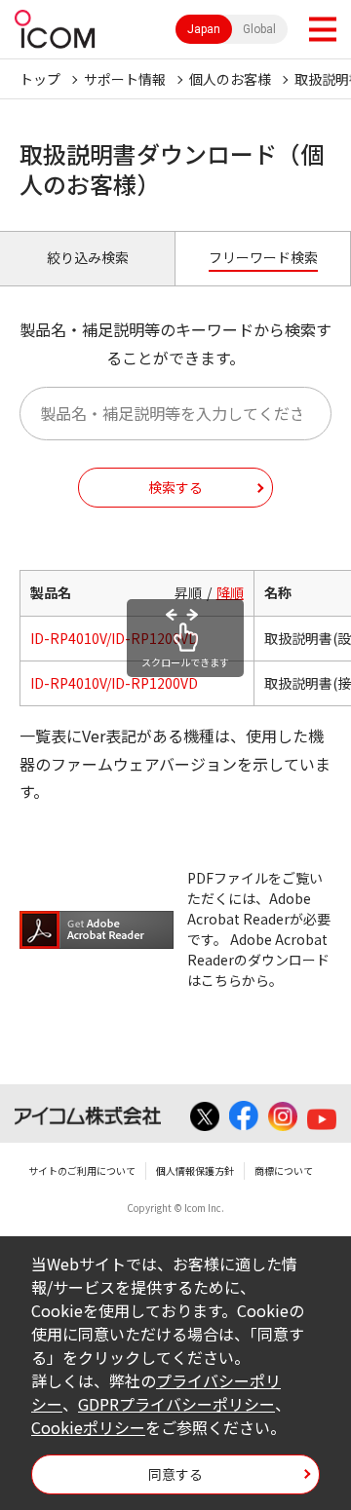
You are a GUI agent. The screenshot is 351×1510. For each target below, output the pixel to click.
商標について (283, 1170)
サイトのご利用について (82, 1170)
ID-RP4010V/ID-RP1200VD (114, 638)
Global (259, 29)
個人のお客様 (230, 79)
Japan (203, 29)
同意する (175, 1474)
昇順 (188, 592)
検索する (175, 487)
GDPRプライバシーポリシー (176, 1404)
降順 (230, 592)
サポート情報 (125, 79)
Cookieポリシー (88, 1427)
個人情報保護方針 (195, 1170)
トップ (40, 79)
